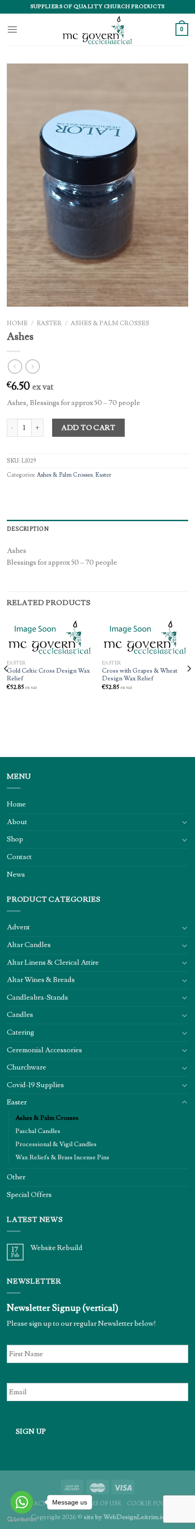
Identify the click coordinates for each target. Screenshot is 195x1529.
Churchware (26, 1067)
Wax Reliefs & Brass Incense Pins (62, 1157)
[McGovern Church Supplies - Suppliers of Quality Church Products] (97, 29)
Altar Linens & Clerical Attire (53, 962)
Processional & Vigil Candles (56, 1144)
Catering (20, 1032)
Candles (20, 1014)
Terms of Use (99, 1503)
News (16, 874)
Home (17, 323)
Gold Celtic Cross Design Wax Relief (48, 675)
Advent (18, 927)
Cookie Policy (151, 1503)
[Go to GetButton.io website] (21, 1520)
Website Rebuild (56, 1248)
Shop (15, 839)
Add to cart (88, 427)
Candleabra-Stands (37, 997)
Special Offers (29, 1194)
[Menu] (12, 29)
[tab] (97, 529)
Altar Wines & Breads (41, 979)
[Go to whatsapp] (21, 1502)
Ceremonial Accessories (44, 1050)
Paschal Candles (37, 1131)
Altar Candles (29, 944)
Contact (19, 856)
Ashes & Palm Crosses (110, 323)
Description (28, 528)
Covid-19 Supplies (35, 1084)
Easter (49, 323)
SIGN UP (31, 1431)
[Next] (188, 686)
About (17, 821)
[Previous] (6, 686)
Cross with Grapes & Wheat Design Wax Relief (139, 675)
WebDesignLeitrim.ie (134, 1517)
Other (16, 1177)
